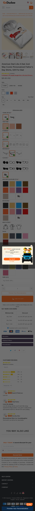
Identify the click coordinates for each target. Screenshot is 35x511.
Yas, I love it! (12, 259)
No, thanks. (12, 261)
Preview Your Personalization (17, 508)
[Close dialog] (31, 246)
